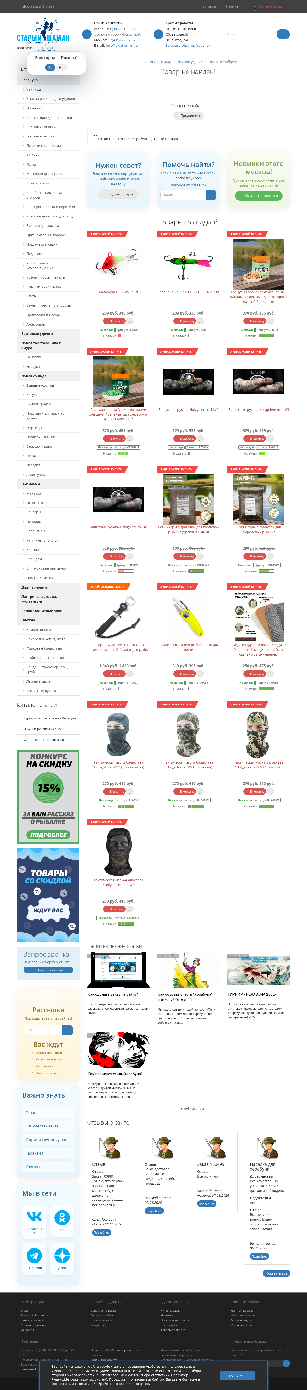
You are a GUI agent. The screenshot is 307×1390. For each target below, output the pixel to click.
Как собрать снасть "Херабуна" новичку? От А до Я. (185, 997)
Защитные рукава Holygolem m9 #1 (118, 527)
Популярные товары (175, 1320)
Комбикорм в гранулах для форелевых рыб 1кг (259, 529)
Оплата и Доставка (33, 1315)
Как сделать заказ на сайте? (113, 994)
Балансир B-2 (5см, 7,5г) (118, 292)
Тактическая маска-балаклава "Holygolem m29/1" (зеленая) (188, 764)
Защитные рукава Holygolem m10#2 (188, 409)
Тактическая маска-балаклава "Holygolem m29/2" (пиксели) (258, 764)
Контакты (27, 1330)
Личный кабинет (243, 1311)
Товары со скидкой (174, 1330)
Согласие (189, 1379)
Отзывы (33, 1166)
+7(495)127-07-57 (122, 40)
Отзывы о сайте (102, 1315)
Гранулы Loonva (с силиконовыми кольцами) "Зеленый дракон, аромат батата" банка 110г (259, 297)
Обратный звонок (50, 970)
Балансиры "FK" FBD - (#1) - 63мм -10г (188, 292)
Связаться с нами (103, 1311)
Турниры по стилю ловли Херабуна (49, 718)
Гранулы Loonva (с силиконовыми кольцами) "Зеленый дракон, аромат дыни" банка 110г (118, 414)
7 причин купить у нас (46, 1139)
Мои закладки (241, 1320)
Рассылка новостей (244, 1325)
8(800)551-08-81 (123, 29)
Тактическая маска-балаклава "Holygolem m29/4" (118, 882)
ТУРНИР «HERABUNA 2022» (252, 994)
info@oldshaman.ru (122, 45)
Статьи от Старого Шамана (43, 740)
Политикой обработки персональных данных (114, 1383)
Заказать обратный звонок (188, 45)
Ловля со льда (160, 61)
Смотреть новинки (261, 195)
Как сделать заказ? (43, 1126)
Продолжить (191, 115)
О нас (31, 1112)
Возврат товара (102, 1320)
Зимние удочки (189, 61)
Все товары (169, 1325)
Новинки (167, 1315)
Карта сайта (99, 1325)
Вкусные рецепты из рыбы (43, 729)
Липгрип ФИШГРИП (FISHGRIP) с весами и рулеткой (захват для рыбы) (118, 647)
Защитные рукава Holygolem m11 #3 (259, 409)
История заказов (243, 1315)
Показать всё (276, 1273)
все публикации (190, 1108)
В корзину (116, 321)
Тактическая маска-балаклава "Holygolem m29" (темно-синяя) (118, 764)
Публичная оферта (104, 1360)
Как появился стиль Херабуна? (115, 1074)
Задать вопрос (120, 194)
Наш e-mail (28, 1369)
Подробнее (102, 1232)
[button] (268, 6)
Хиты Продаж (170, 1311)
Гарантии (34, 1153)
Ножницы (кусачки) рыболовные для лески (188, 647)
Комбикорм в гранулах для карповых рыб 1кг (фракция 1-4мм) (188, 529)
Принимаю (237, 1375)
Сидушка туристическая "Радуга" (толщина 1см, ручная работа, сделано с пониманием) (258, 649)
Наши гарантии (31, 1320)
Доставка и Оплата (38, 6)
